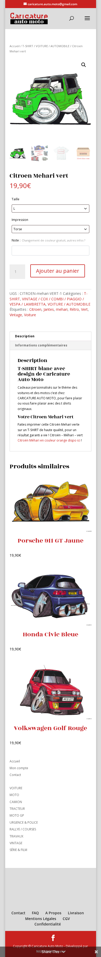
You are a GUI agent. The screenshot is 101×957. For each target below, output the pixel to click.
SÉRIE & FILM (18, 850)
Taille (15, 199)
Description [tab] (24, 336)
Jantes (49, 309)
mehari (62, 309)
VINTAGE (16, 843)
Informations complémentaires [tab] (41, 345)
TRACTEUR (17, 808)
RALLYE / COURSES (23, 829)
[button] (83, 65)
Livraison (76, 912)
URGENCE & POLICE (24, 822)
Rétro (74, 309)
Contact (15, 775)
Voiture (30, 314)
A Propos (53, 912)
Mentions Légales (40, 918)
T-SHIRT (27, 46)
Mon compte (19, 768)
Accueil (15, 46)
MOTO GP (17, 815)
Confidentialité (47, 924)
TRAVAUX (16, 836)
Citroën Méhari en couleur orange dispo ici (49, 440)
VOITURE (16, 788)
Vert (84, 309)
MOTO (14, 795)
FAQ (35, 912)
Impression (20, 220)
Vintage (16, 314)
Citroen (35, 309)
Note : (48, 240)
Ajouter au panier (57, 270)
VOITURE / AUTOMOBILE (52, 46)
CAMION (16, 802)
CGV (66, 918)
